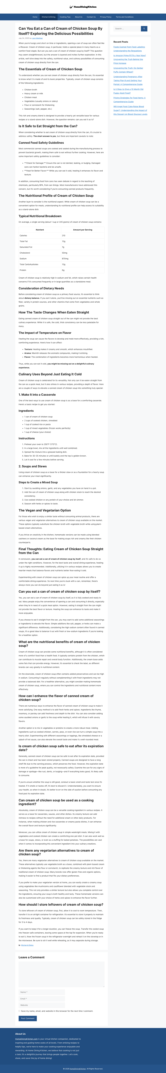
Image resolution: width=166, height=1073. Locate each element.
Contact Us (91, 17)
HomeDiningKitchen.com (26, 1039)
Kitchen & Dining (48, 17)
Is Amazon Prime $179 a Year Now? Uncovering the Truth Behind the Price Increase (129, 59)
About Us (78, 17)
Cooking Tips (65, 17)
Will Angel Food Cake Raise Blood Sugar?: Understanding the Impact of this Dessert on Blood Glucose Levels (130, 110)
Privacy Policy (105, 17)
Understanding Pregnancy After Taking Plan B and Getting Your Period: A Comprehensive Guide (128, 80)
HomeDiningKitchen (78, 1069)
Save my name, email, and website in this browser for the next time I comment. (57, 1011)
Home (35, 17)
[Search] (144, 28)
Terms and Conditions (124, 17)
